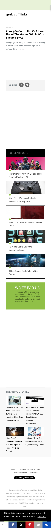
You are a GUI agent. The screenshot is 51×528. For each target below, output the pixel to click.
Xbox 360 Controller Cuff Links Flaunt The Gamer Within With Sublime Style (25, 34)
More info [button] (42, 517)
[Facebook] (12, 525)
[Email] (38, 525)
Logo (4, 5)
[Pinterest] (30, 525)
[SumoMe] (46, 525)
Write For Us (27, 287)
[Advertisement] (25, 120)
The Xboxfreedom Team (29, 469)
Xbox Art (9, 28)
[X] (21, 525)
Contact (33, 473)
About (13, 469)
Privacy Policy (20, 473)
